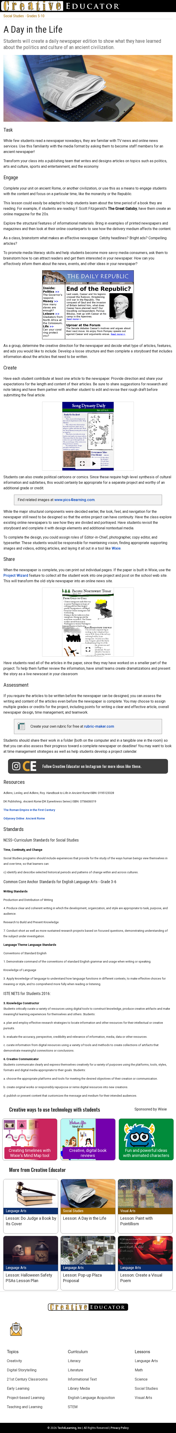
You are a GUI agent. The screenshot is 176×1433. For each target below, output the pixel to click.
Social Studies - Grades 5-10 (23, 16)
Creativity (14, 1361)
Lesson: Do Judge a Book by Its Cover (31, 1221)
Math (139, 1370)
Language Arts (16, 1211)
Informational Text (82, 1379)
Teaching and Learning (24, 1407)
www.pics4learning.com (74, 500)
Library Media (79, 1388)
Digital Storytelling (21, 1370)
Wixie (116, 548)
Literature (75, 1370)
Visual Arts (127, 1211)
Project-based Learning (25, 1398)
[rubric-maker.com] (24, 729)
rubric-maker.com (99, 726)
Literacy (74, 1361)
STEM (72, 1407)
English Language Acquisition (91, 1398)
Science (141, 1379)
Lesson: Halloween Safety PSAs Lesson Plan (29, 1278)
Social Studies (73, 1211)
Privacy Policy (120, 1428)
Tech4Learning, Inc (70, 1428)
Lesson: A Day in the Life (84, 1218)
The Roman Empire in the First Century (29, 810)
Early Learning (18, 1388)
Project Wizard (15, 575)
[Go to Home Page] (62, 6)
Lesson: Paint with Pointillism (136, 1221)
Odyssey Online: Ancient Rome (24, 818)
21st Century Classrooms (27, 1379)
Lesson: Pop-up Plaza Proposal (82, 1278)
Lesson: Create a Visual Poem (141, 1278)
